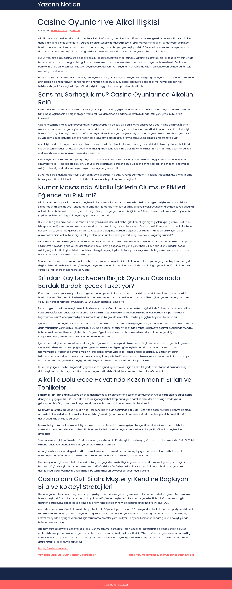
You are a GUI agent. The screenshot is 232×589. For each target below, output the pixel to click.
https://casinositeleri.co (53, 548)
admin (75, 30)
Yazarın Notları (58, 4)
